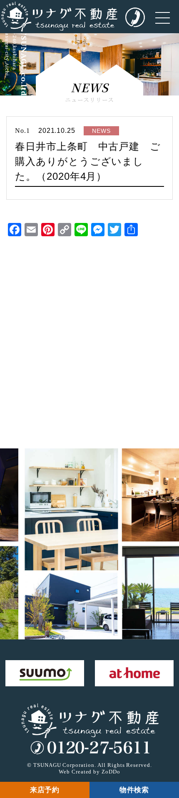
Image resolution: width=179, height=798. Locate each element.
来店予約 (45, 790)
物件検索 (134, 790)
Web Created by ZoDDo (89, 772)
